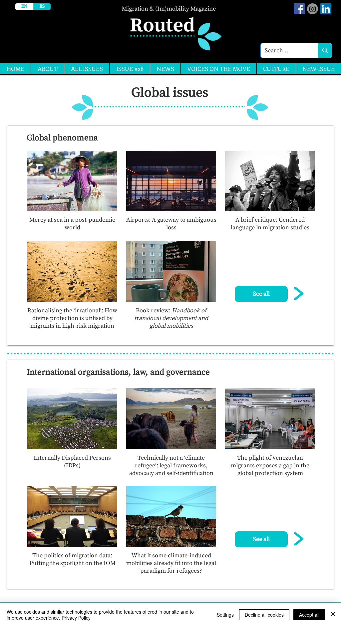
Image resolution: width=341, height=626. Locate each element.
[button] (261, 294)
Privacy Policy (76, 617)
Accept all (309, 614)
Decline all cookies (264, 614)
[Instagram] (312, 8)
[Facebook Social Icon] (299, 8)
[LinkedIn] (325, 8)
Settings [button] (225, 614)
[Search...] (325, 50)
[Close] (333, 615)
